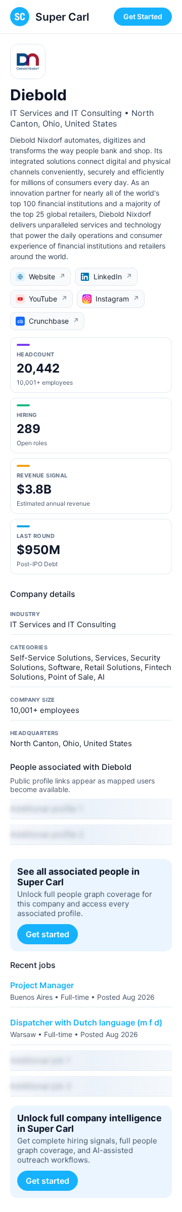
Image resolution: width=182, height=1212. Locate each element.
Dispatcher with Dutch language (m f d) (86, 1022)
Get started (47, 934)
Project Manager (42, 985)
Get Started (142, 16)
